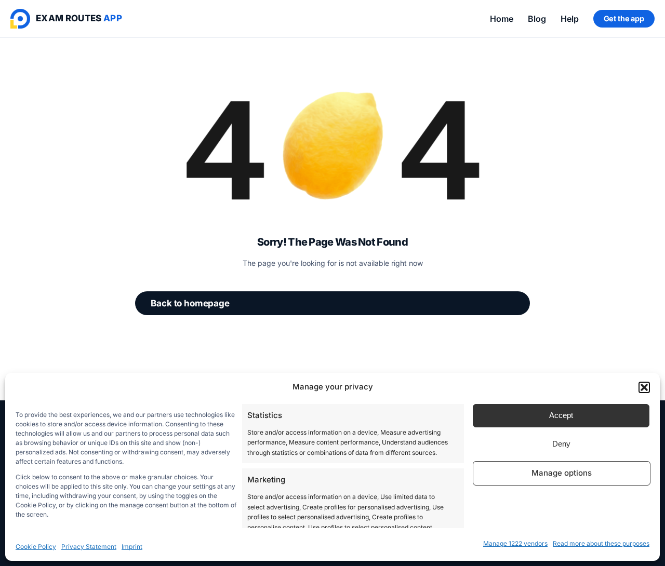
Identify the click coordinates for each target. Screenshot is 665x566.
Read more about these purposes (601, 543)
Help (570, 19)
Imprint (132, 546)
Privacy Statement (88, 546)
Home (501, 19)
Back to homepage (190, 303)
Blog (537, 19)
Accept (561, 415)
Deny (561, 443)
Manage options (561, 473)
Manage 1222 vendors (515, 543)
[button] (644, 387)
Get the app (624, 18)
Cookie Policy (36, 546)
